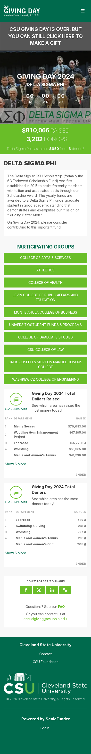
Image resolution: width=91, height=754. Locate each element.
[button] (65, 590)
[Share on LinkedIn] (52, 590)
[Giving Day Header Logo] (22, 11)
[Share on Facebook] (26, 590)
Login (45, 728)
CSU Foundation (45, 662)
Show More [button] (15, 464)
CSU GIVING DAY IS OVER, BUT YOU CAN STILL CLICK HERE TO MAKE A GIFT (45, 36)
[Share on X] (39, 590)
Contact (45, 654)
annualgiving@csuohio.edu (45, 619)
